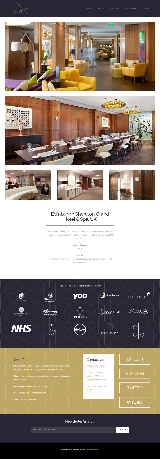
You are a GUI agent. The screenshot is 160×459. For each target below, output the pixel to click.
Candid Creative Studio (91, 449)
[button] (24, 48)
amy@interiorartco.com (96, 380)
